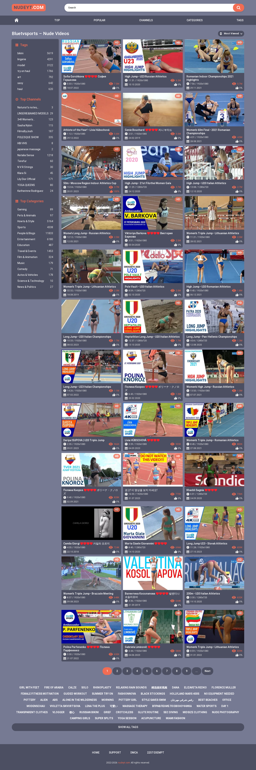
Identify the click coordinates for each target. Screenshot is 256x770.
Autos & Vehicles (35, 274)
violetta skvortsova (65, 706)
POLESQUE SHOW (35, 137)
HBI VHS (35, 143)
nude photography (225, 712)
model (35, 65)
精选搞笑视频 (159, 687)
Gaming (35, 209)
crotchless (124, 712)
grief (107, 712)
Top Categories (32, 201)
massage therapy (135, 706)
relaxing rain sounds (131, 687)
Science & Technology (35, 280)
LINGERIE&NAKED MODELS (35, 113)
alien (44, 699)
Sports (35, 227)
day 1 (224, 706)
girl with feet (29, 687)
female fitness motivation (40, 693)
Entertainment (35, 239)
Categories (195, 20)
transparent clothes (32, 712)
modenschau (36, 706)
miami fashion (175, 718)
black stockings (153, 693)
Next (207, 671)
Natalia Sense (35, 155)
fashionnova (127, 693)
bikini (35, 53)
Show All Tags (128, 727)
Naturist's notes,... (35, 107)
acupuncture (151, 718)
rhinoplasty (102, 687)
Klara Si (35, 173)
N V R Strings (35, 167)
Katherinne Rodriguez (35, 190)
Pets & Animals (35, 215)
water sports (206, 706)
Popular (99, 20)
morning (108, 699)
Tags (240, 20)
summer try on (102, 693)
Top (57, 20)
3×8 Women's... (35, 119)
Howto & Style (35, 221)
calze (72, 687)
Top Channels (30, 99)
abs (55, 699)
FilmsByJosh (35, 131)
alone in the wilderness (79, 699)
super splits (104, 718)
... (196, 671)
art (35, 77)
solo (84, 687)
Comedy (35, 269)
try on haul (35, 71)
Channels (146, 20)
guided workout (75, 693)
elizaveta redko (195, 687)
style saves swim (154, 699)
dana (175, 687)
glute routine (148, 712)
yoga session (127, 718)
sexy (35, 83)
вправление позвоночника (172, 706)
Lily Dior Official (35, 179)
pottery (29, 699)
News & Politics (35, 286)
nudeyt (29, 7)
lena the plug (95, 706)
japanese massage (35, 149)
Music (35, 263)
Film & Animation (35, 257)
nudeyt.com (124, 762)
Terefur (35, 161)
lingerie (35, 59)
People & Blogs (35, 233)
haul (35, 89)
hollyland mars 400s (184, 693)
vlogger (58, 712)
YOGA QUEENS (35, 185)
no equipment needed (219, 693)
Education (35, 245)
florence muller (224, 687)
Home (16, 20)
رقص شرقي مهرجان (182, 699)
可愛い (114, 706)
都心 (72, 712)
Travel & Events (35, 251)
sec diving (170, 712)
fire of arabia (53, 687)
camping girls (80, 718)
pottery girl (128, 699)
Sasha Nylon (35, 125)
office (226, 699)
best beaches (207, 699)
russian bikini (89, 712)
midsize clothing (195, 712)
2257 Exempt (155, 752)
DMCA (134, 752)
